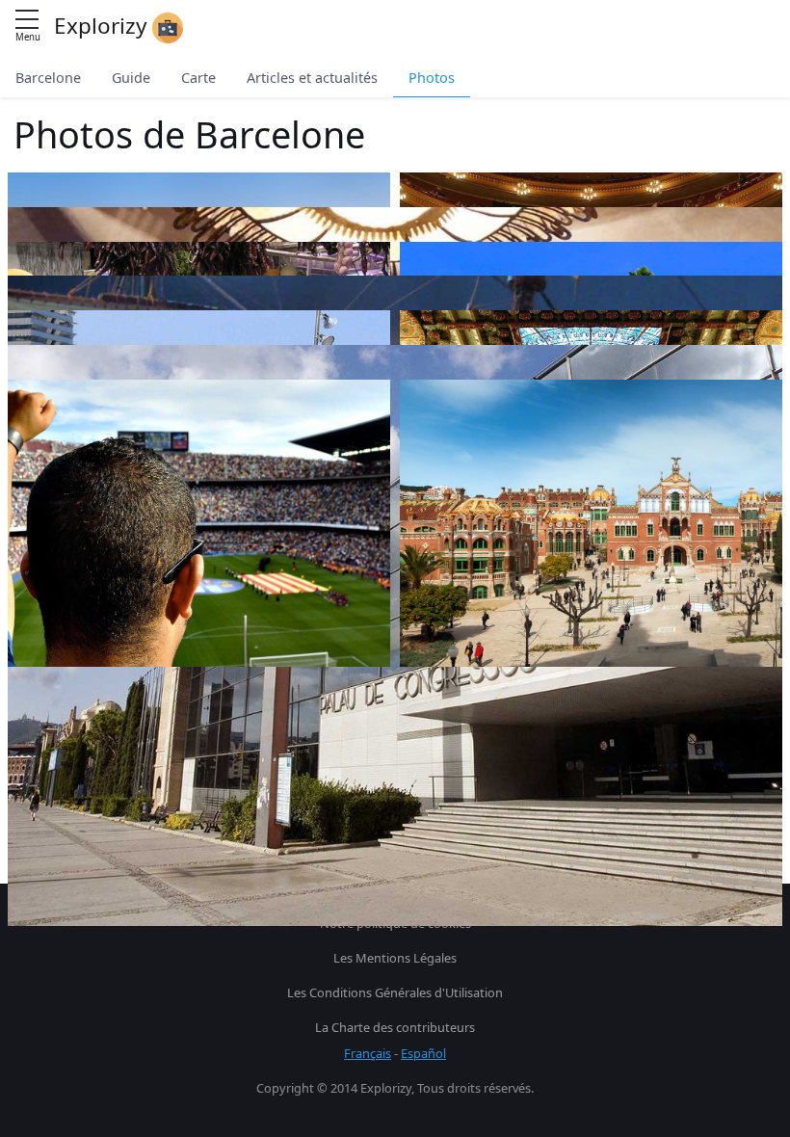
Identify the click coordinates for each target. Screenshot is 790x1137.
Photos (431, 77)
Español (423, 1053)
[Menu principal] (27, 21)
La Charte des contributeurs (395, 1027)
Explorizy (103, 25)
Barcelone (48, 77)
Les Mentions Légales (395, 957)
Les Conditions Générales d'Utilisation (395, 992)
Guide (131, 77)
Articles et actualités (312, 77)
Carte (198, 77)
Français (367, 1053)
